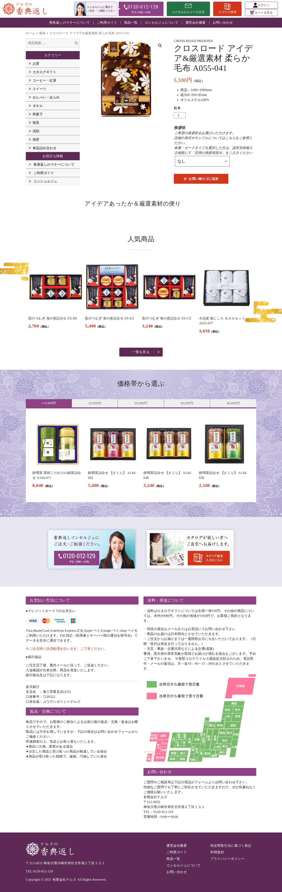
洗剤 (36, 131)
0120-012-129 (43, 871)
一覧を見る (141, 352)
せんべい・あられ (46, 97)
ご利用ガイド (107, 22)
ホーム (31, 33)
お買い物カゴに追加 (203, 178)
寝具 (42, 33)
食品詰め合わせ (45, 148)
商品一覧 (131, 22)
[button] (160, 45)
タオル (38, 106)
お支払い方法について (50, 600)
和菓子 (38, 114)
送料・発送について (165, 600)
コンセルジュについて (162, 22)
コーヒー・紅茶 (45, 80)
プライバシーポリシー (227, 858)
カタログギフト (45, 72)
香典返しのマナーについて (69, 22)
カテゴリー (52, 55)
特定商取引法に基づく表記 (230, 845)
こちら (230, 138)
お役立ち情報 (53, 156)
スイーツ (39, 89)
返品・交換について (48, 711)
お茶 (36, 63)
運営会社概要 (195, 22)
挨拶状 (180, 128)
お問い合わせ (223, 22)
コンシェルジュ (45, 181)
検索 (76, 43)
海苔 (36, 139)
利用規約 (217, 852)
